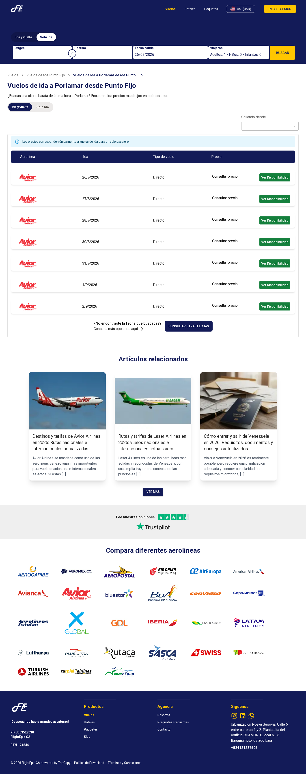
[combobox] (42, 55)
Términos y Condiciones (124, 763)
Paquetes (91, 729)
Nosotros (163, 715)
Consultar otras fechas (188, 326)
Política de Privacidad (89, 763)
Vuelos (12, 75)
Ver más (153, 492)
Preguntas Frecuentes (173, 722)
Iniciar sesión (280, 9)
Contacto (163, 729)
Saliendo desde (253, 117)
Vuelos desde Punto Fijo (45, 75)
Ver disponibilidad (275, 177)
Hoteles (89, 722)
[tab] (24, 37)
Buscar (282, 53)
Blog (87, 736)
